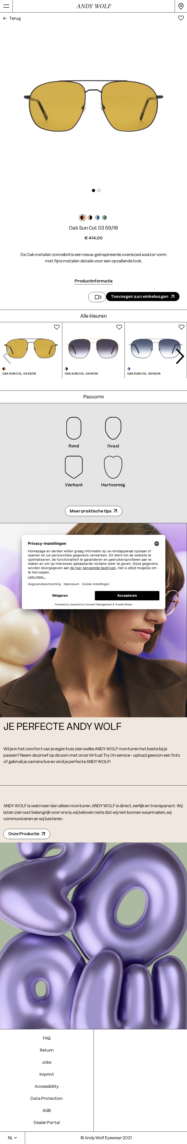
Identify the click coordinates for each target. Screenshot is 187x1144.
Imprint (46, 1074)
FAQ (47, 1038)
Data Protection (47, 1098)
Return (47, 1050)
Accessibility (47, 1086)
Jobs (46, 1062)
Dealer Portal (47, 1122)
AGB (46, 1110)
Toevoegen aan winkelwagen (139, 296)
